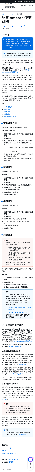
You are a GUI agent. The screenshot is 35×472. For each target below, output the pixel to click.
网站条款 (9, 469)
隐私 (4, 469)
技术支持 (4, 450)
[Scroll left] (20, 5)
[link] (19, 14)
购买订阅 (7, 109)
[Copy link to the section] (2, 123)
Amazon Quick (6, 448)
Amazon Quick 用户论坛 (8, 453)
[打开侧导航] (2, 10)
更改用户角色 (22, 364)
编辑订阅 (7, 112)
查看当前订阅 (8, 107)
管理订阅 (11, 462)
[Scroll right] (32, 5)
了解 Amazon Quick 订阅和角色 (22, 341)
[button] (5, 35)
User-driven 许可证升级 (15, 374)
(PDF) (10, 48)
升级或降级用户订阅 (10, 116)
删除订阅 (7, 114)
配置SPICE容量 (13, 459)
